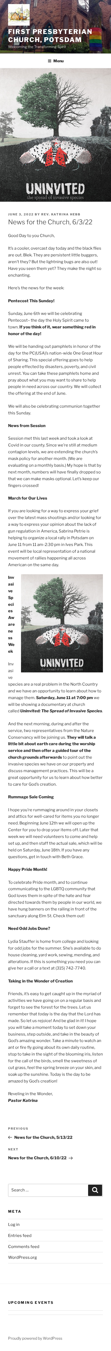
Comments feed (23, 1246)
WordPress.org (22, 1257)
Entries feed (20, 1235)
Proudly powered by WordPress (35, 1338)
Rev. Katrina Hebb (61, 214)
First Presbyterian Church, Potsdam (50, 36)
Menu (58, 61)
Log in (14, 1224)
